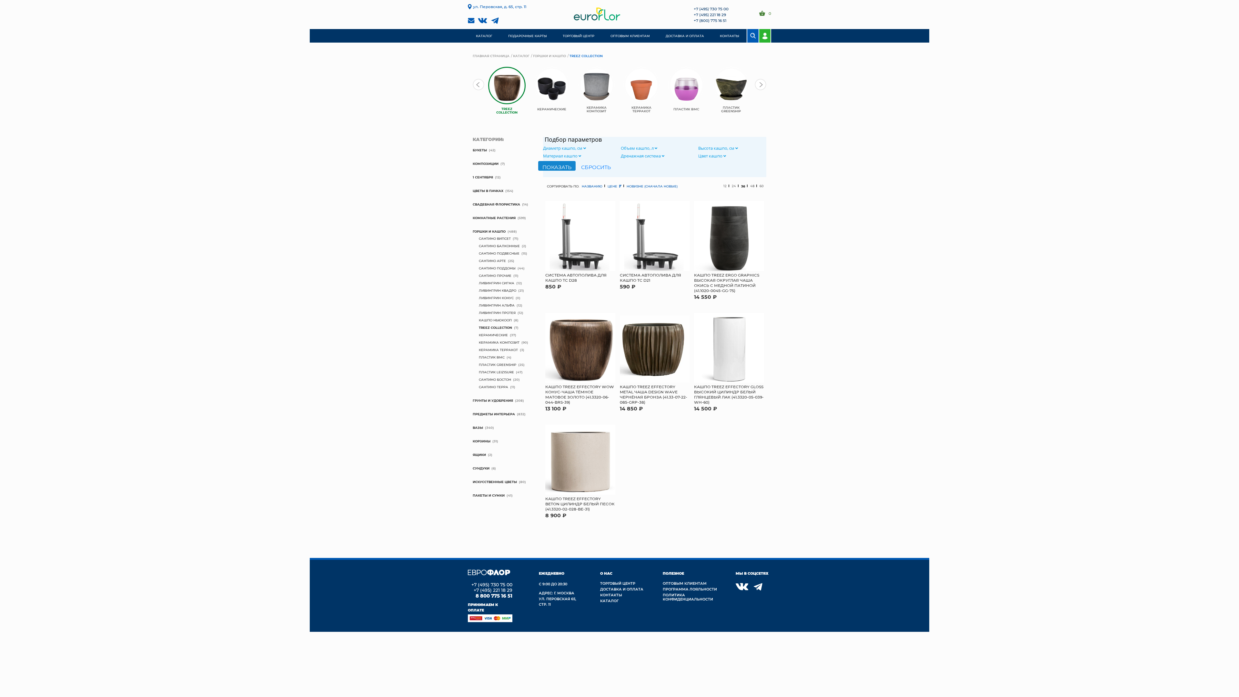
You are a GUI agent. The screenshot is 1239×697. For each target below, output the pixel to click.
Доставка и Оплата (621, 589)
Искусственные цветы (495, 482)
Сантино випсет (495, 238)
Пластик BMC (492, 357)
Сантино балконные (499, 246)
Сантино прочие (495, 275)
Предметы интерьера (494, 414)
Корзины (481, 441)
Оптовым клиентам (685, 583)
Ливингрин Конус (496, 298)
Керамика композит (499, 342)
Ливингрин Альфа (497, 305)
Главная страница (491, 56)
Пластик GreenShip (497, 364)
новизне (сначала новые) (652, 186)
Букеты (480, 150)
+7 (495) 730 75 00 (711, 8)
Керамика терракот (498, 350)
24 (734, 186)
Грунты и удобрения (493, 400)
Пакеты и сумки (489, 495)
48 (752, 186)
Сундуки (481, 468)
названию (592, 186)
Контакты (611, 594)
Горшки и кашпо (549, 56)
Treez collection (495, 327)
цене (613, 186)
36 (743, 186)
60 (762, 186)
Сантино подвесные (499, 253)
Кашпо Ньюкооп (495, 320)
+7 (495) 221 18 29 (710, 14)
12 (725, 186)
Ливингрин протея (497, 312)
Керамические (493, 335)
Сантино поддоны (497, 268)
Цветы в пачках (488, 190)
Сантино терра (493, 387)
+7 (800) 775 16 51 (710, 20)
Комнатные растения (494, 218)
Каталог (521, 56)
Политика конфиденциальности (688, 596)
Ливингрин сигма (496, 283)
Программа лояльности (690, 589)
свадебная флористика (496, 204)
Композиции (486, 163)
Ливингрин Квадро (497, 290)
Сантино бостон (495, 379)
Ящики (479, 454)
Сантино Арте (492, 260)
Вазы (478, 427)
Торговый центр (617, 583)
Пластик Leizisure (496, 372)
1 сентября (483, 177)
